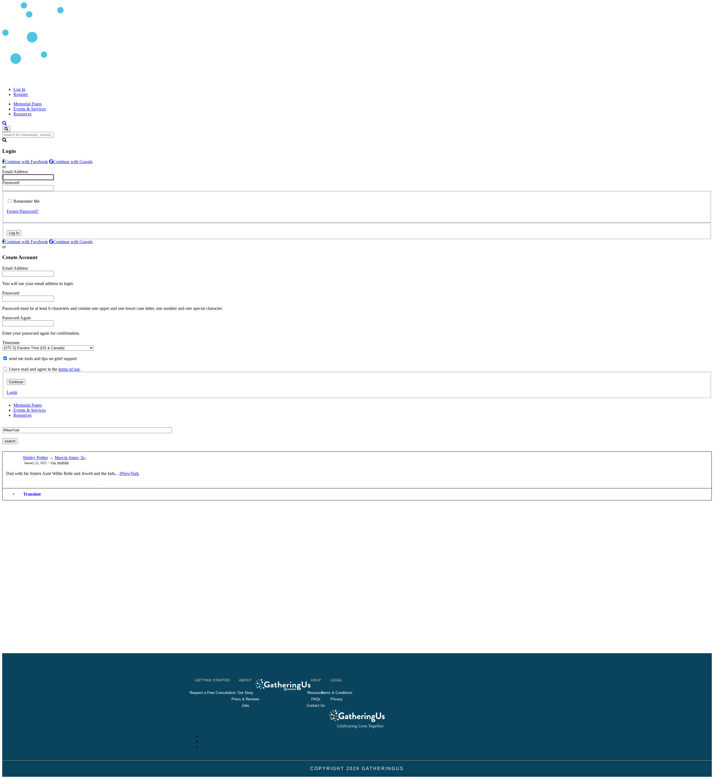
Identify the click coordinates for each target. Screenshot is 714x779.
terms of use (69, 369)
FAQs (315, 699)
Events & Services (29, 109)
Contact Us (316, 705)
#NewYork (129, 473)
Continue (16, 382)
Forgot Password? (22, 211)
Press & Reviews (245, 699)
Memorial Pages (27, 104)
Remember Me (26, 201)
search (9, 441)
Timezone (11, 342)
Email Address (15, 171)
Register (20, 94)
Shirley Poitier (35, 457)
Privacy (337, 699)
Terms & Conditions (337, 693)
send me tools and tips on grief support (43, 358)
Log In (19, 89)
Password (10, 182)
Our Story (245, 693)
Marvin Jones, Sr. (70, 457)
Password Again (16, 317)
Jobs (245, 705)
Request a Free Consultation (213, 693)
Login (12, 392)
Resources (22, 114)
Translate (32, 494)
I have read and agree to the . (45, 369)
